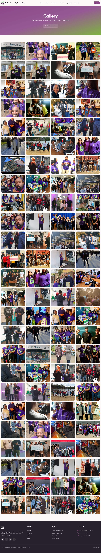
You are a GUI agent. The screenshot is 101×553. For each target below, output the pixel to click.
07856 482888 (83, 533)
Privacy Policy (55, 538)
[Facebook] (2, 539)
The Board (29, 533)
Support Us (69, 3)
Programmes (54, 3)
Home (41, 3)
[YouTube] (14, 539)
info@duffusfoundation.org (86, 530)
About (47, 3)
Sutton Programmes (57, 533)
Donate (97, 3)
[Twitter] (6, 539)
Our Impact (29, 536)
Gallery (62, 3)
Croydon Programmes (57, 530)
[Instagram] (10, 539)
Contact (76, 3)
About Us (29, 530)
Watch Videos (50, 26)
